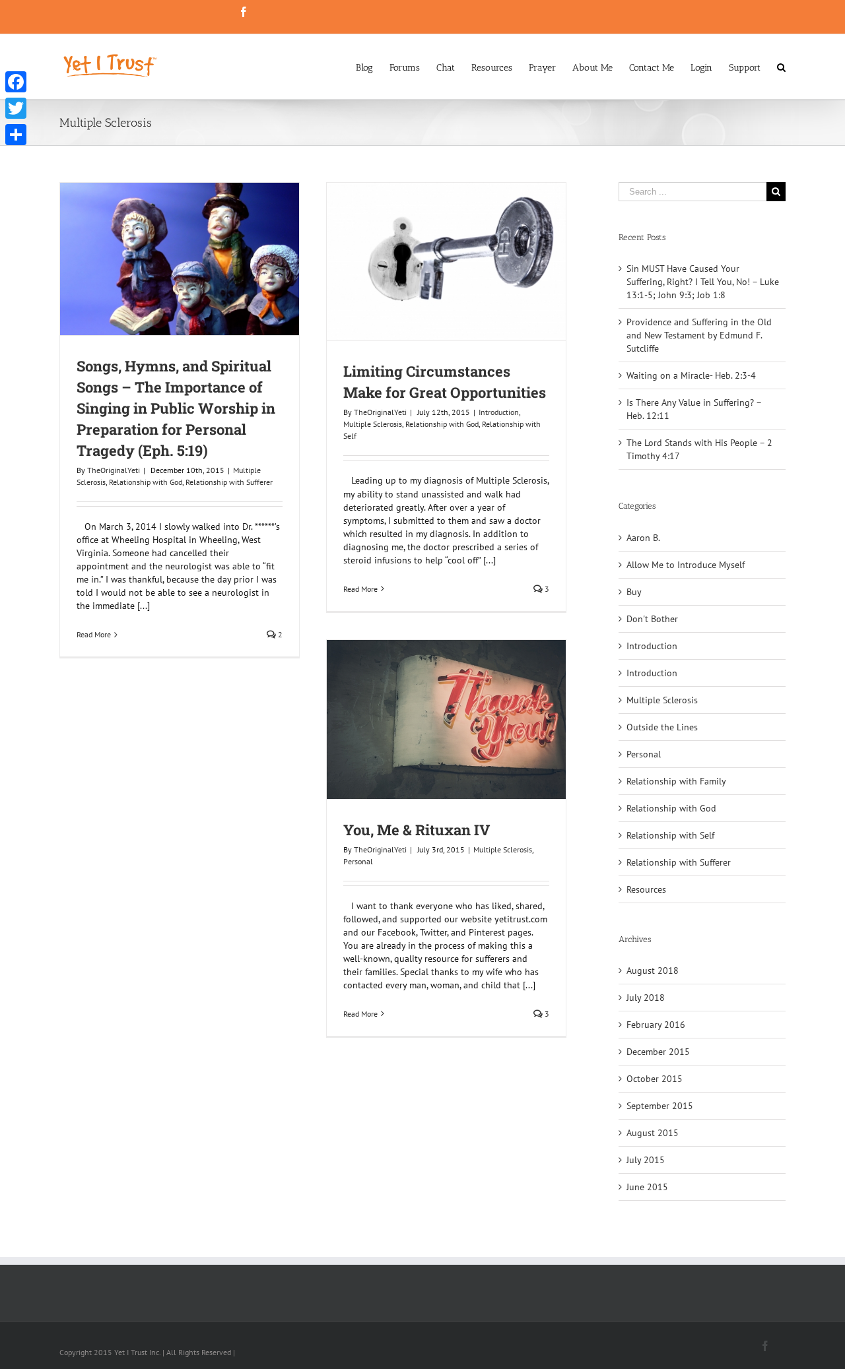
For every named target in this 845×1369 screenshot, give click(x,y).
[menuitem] (372, 66)
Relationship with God (145, 482)
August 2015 (652, 1133)
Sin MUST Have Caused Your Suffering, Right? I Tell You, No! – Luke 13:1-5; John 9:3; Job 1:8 (702, 282)
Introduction (499, 412)
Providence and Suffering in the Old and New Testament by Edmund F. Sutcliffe (699, 335)
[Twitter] (16, 108)
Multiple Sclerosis (372, 424)
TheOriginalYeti (113, 470)
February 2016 (655, 1025)
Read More (94, 634)
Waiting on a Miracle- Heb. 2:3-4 (691, 375)
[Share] (16, 134)
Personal (358, 861)
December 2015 (658, 1052)
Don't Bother (652, 619)
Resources (646, 889)
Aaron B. (643, 538)
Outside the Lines (662, 727)
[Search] (781, 66)
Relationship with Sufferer (229, 482)
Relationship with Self (670, 835)
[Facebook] (16, 82)
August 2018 (652, 970)
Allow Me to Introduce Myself (685, 565)
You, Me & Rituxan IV (416, 829)
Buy (634, 592)
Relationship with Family (676, 781)
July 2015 (645, 1160)
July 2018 (645, 997)
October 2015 (654, 1079)
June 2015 (647, 1187)
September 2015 (659, 1106)
